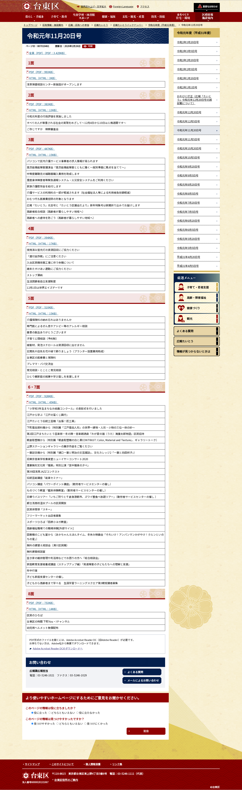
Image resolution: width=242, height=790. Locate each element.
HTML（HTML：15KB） (43, 155)
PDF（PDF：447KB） (42, 149)
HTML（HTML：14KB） (43, 609)
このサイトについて (63, 764)
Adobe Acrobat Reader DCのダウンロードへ (58, 648)
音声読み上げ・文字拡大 (93, 6)
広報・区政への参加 (78, 25)
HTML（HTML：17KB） (43, 243)
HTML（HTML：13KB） (43, 110)
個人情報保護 (93, 764)
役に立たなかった (89, 713)
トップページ (30, 25)
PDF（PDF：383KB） (42, 104)
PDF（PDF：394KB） (42, 238)
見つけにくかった (97, 724)
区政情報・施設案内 (52, 25)
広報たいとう (101, 25)
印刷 (90, 46)
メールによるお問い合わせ (143, 680)
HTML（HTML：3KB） (43, 78)
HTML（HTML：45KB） (43, 402)
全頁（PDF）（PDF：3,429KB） (47, 53)
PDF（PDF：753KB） (42, 603)
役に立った (40, 713)
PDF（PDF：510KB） (42, 307)
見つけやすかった (44, 724)
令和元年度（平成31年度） (162, 25)
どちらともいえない (63, 713)
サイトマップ (32, 764)
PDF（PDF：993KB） (42, 72)
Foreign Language (123, 6)
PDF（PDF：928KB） (42, 396)
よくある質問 (135, 672)
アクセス (144, 6)
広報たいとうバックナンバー (128, 25)
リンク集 (117, 764)
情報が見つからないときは (193, 351)
